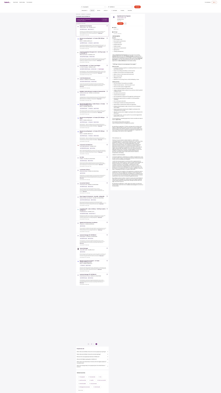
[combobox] (93, 7)
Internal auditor (83, 383)
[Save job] (107, 25)
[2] (96, 344)
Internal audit (97, 387)
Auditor (92, 380)
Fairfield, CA (83, 14)
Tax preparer (82, 377)
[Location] (119, 7)
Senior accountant (102, 380)
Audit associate (83, 380)
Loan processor (94, 383)
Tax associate (92, 377)
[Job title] (92, 7)
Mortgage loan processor (85, 387)
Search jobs (78, 14)
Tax (100, 377)
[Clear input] (105, 7)
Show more (100, 33)
